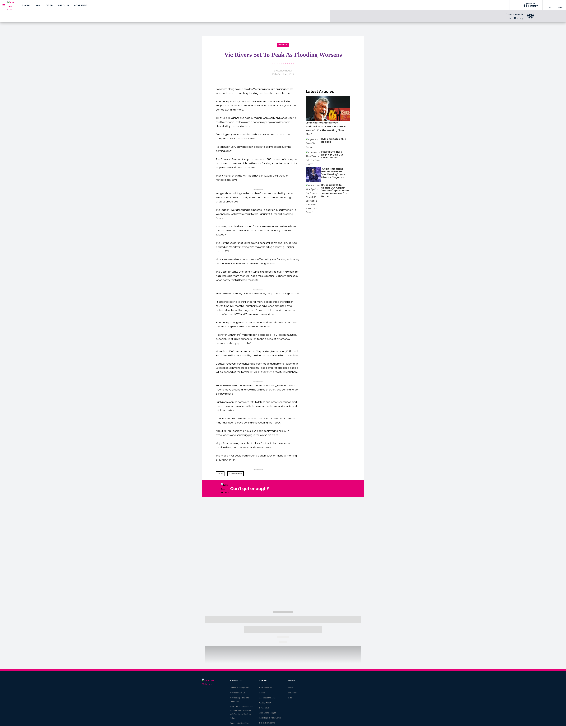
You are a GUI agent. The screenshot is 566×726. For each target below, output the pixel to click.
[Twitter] (326, 489)
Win (38, 5)
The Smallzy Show (267, 698)
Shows (26, 5)
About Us (236, 680)
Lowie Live (264, 708)
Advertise (80, 5)
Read (291, 680)
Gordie (262, 693)
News (290, 688)
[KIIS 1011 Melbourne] (12, 5)
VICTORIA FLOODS (235, 474)
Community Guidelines (239, 723)
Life (290, 698)
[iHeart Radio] (340, 489)
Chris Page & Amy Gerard (270, 718)
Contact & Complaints (239, 688)
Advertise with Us (237, 693)
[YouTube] (333, 489)
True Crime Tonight (267, 713)
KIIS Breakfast (265, 688)
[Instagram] (319, 489)
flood (220, 474)
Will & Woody (265, 703)
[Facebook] (312, 489)
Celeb (49, 5)
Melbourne (292, 693)
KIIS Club (63, 5)
